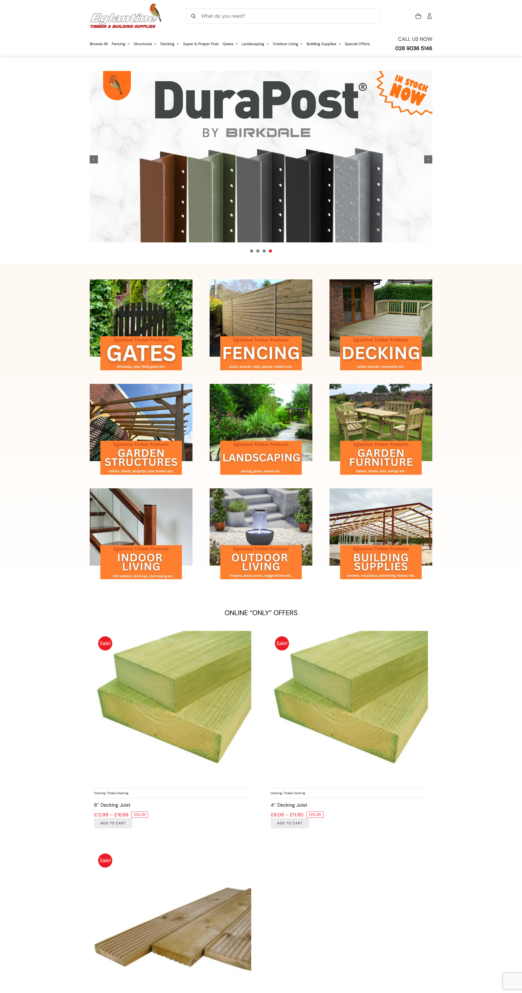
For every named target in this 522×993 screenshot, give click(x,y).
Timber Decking (117, 793)
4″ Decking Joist (289, 805)
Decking (99, 793)
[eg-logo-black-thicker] (126, 5)
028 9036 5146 (413, 48)
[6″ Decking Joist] (172, 709)
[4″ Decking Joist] (349, 709)
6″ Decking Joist (112, 805)
